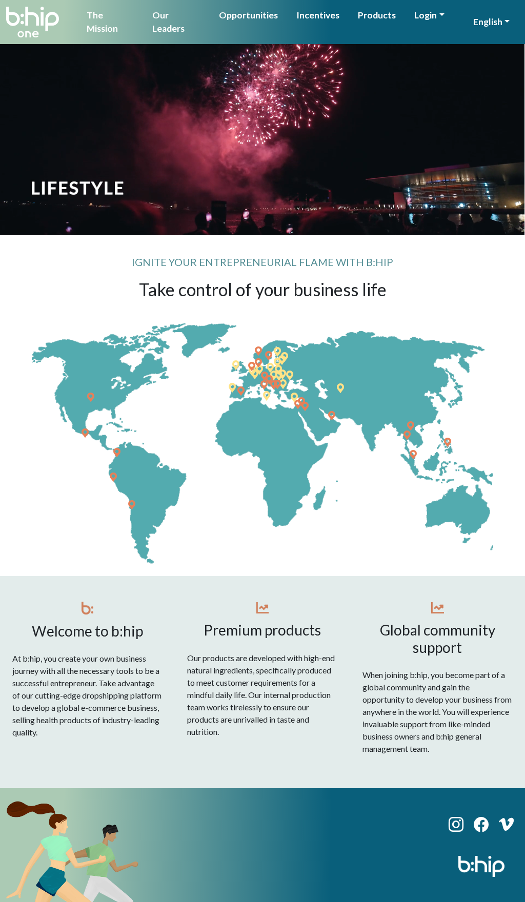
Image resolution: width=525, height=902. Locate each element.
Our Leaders (168, 22)
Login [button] (425, 15)
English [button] (487, 21)
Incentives (317, 15)
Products (377, 15)
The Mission (102, 22)
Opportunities (248, 15)
